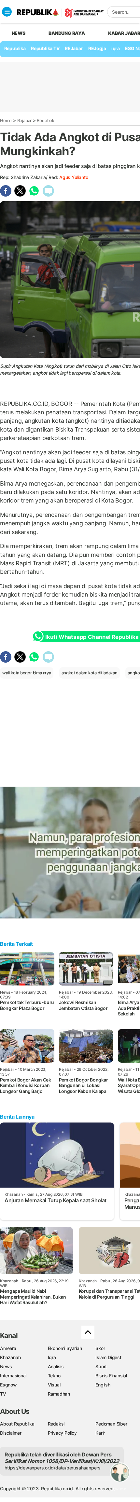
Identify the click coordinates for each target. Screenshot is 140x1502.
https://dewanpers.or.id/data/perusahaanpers (53, 1467)
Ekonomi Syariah (65, 1348)
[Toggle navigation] (7, 12)
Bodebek (45, 120)
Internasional (13, 1375)
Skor (100, 1348)
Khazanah (10, 1357)
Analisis (56, 1366)
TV (3, 1394)
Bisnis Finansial (111, 1375)
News (6, 1366)
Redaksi (56, 1423)
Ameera (8, 1348)
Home (6, 120)
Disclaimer (10, 1433)
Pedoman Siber (111, 1423)
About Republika (17, 1423)
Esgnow (8, 1384)
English (102, 1384)
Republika (15, 48)
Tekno (54, 1375)
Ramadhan (59, 1394)
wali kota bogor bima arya (26, 672)
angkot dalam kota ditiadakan (90, 672)
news (18, 33)
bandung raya (67, 33)
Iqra (52, 1357)
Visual (54, 1384)
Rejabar (24, 120)
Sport (101, 1366)
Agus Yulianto (73, 177)
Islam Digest (108, 1357)
